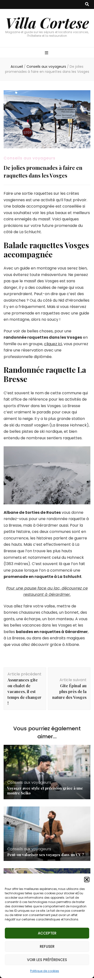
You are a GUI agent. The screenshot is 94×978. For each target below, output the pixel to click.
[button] (86, 879)
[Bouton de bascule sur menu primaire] (47, 53)
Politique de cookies (44, 971)
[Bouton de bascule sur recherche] (87, 4)
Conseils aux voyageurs (29, 158)
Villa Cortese (47, 22)
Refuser (47, 946)
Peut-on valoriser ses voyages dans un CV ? (45, 854)
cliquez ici (53, 344)
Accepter (47, 933)
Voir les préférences (47, 959)
